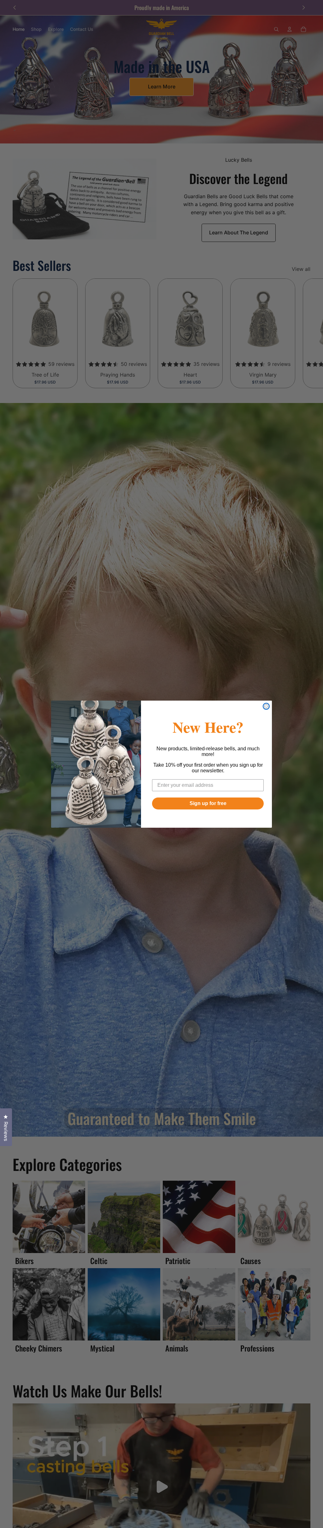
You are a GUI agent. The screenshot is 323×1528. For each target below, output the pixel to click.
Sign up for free (208, 803)
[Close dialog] (266, 706)
